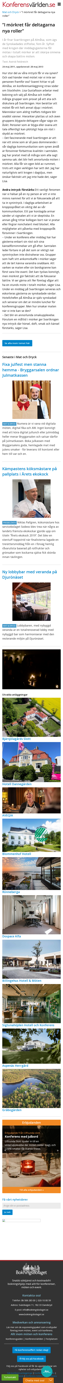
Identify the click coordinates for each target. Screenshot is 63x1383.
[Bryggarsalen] (31, 400)
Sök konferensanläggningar (20, 1373)
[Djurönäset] (31, 601)
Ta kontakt (10, 1377)
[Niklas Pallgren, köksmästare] (31, 498)
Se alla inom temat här (17, 343)
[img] (31, 1156)
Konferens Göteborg (35, 1376)
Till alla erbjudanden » (31, 1189)
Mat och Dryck (10, 12)
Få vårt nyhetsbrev (15, 1199)
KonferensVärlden (34, 1338)
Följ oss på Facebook (32, 1358)
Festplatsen (51, 1338)
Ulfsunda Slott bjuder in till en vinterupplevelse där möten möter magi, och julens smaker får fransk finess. (30, 1145)
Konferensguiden (14, 1338)
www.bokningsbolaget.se (31, 1314)
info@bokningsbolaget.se (35, 1309)
